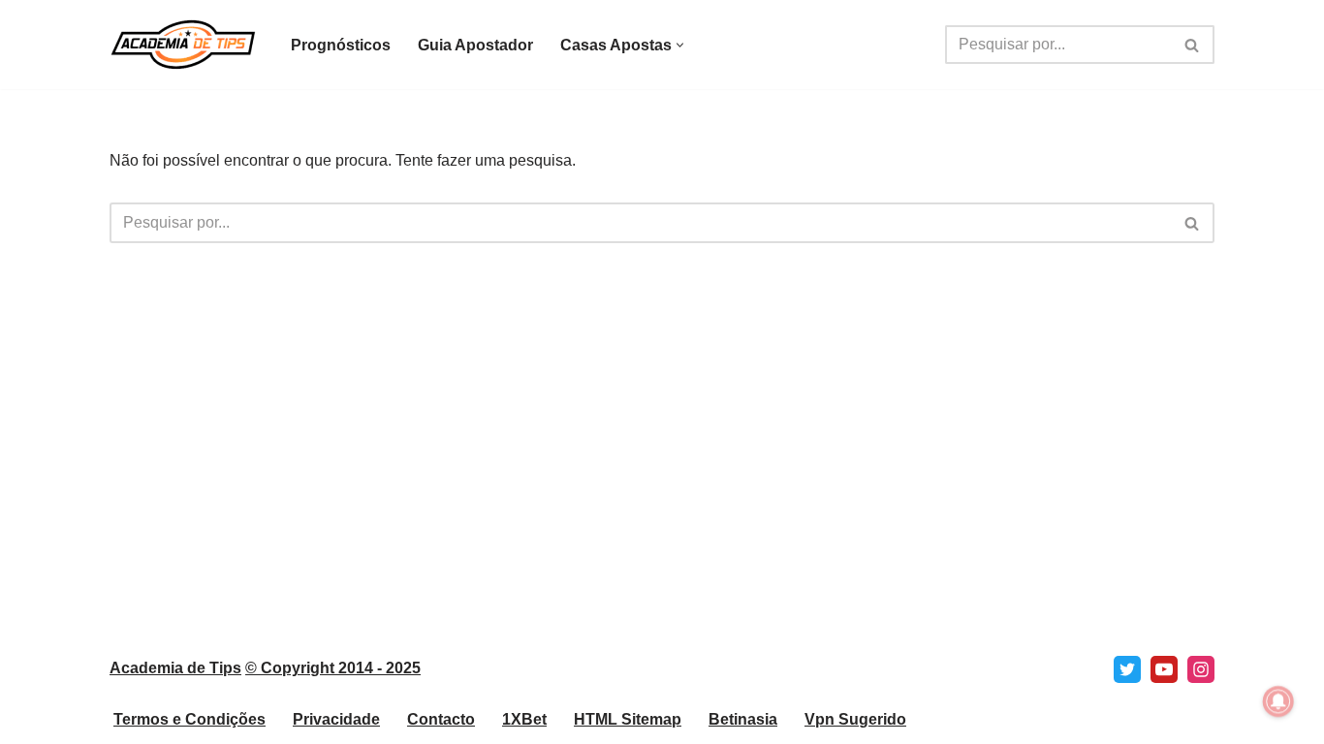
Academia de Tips (175, 668)
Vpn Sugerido (855, 719)
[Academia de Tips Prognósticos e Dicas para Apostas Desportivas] (184, 44)
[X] (1127, 669)
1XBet (524, 719)
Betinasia (743, 719)
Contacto (441, 719)
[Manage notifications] (1278, 701)
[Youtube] (1164, 669)
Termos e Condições (189, 719)
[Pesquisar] (1192, 44)
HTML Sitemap (627, 719)
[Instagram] (1200, 669)
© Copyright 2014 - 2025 (333, 668)
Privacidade (336, 719)
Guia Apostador (475, 45)
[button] (680, 45)
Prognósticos (341, 45)
